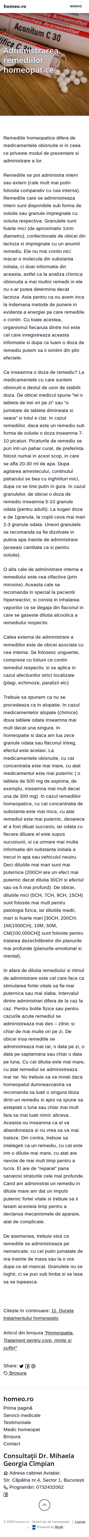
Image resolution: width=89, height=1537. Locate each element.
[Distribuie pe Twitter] (21, 1365)
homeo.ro (15, 6)
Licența (80, 1522)
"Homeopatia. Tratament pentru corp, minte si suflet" (38, 1340)
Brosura (17, 1373)
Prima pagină (17, 1408)
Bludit (59, 1527)
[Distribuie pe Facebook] (27, 1365)
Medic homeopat (21, 1429)
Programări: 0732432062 (36, 1487)
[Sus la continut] (44, 1504)
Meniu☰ (76, 6)
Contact (11, 1443)
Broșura (12, 1436)
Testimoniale (17, 1422)
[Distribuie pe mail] (33, 1365)
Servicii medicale (22, 1415)
